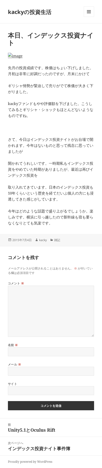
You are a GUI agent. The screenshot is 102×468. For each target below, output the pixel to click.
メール (14, 364)
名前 (13, 345)
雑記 (57, 240)
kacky (43, 240)
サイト (12, 384)
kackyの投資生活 (29, 11)
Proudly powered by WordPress (30, 462)
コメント (16, 283)
